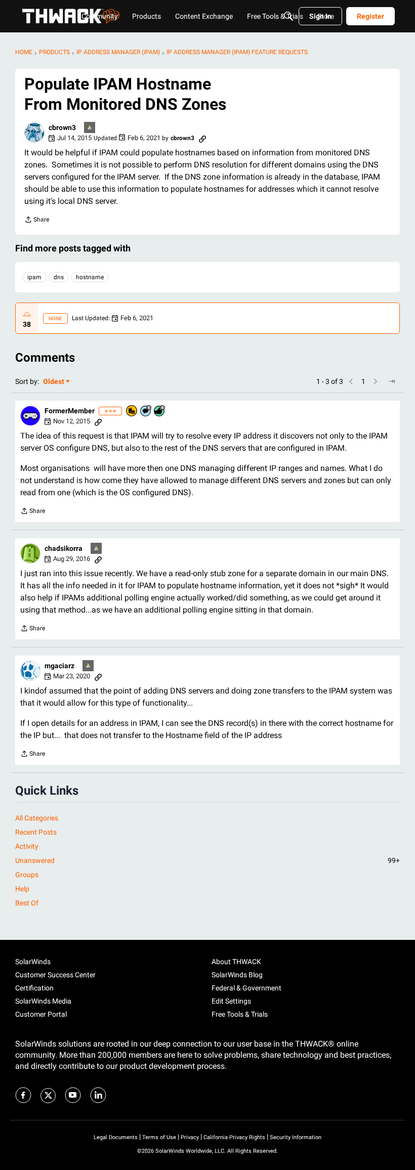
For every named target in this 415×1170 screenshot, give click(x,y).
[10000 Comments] (146, 411)
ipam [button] (34, 277)
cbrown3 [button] (62, 127)
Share (36, 221)
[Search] (288, 16)
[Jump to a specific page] (392, 381)
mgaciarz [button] (59, 666)
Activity (26, 846)
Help (22, 889)
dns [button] (59, 277)
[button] (34, 132)
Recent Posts (36, 832)
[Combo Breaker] (132, 411)
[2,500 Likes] (160, 411)
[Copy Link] (202, 138)
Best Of (26, 903)
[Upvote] (27, 314)
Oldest (54, 382)
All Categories (36, 818)
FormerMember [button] (70, 411)
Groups (26, 875)
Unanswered (207, 860)
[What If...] (90, 128)
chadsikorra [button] (63, 548)
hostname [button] (90, 277)
